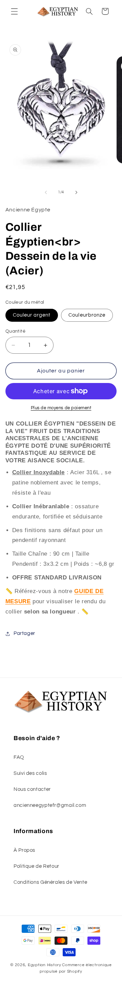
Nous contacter (32, 789)
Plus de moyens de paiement (61, 408)
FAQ (19, 757)
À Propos (24, 850)
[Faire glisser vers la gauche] (45, 192)
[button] (14, 11)
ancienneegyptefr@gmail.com (50, 805)
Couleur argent (32, 315)
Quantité (15, 331)
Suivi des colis (30, 773)
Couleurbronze (86, 315)
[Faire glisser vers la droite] (76, 192)
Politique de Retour (36, 866)
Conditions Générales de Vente (50, 882)
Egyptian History (44, 965)
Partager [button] (24, 633)
